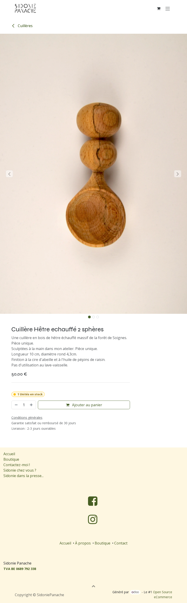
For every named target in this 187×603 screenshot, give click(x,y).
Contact (120, 543)
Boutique (11, 459)
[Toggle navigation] (167, 8)
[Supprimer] (16, 405)
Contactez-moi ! (17, 464)
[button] (9, 173)
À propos (83, 543)
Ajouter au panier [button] (86, 404)
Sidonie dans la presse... (23, 475)
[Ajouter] (32, 405)
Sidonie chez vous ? (19, 470)
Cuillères (25, 25)
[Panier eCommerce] (158, 8)
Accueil (9, 453)
